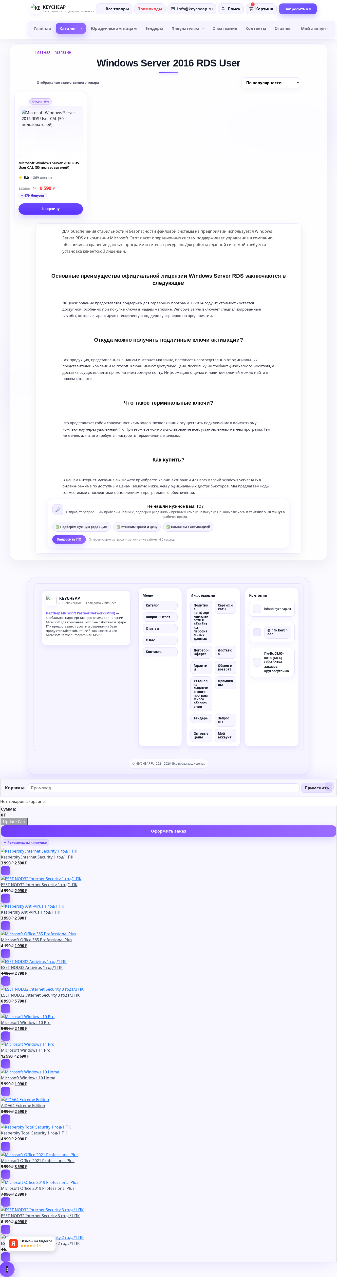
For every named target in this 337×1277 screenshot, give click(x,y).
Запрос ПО (223, 720)
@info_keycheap (277, 632)
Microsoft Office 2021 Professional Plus (38, 1160)
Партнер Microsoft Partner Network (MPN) (80, 613)
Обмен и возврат (225, 667)
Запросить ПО (69, 539)
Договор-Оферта (201, 652)
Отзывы (152, 628)
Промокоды (225, 683)
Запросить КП (297, 8)
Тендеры (201, 718)
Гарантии (200, 667)
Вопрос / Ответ (158, 617)
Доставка (225, 652)
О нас (150, 640)
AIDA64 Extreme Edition (23, 1105)
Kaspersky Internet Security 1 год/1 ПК (37, 857)
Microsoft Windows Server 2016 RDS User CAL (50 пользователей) (49, 165)
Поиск (234, 9)
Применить (317, 788)
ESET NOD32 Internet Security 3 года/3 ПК (40, 995)
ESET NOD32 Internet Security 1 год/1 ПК (39, 884)
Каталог (152, 605)
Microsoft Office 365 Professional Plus (36, 939)
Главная (43, 52)
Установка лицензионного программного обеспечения (201, 694)
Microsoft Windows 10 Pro (26, 1022)
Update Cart (14, 821)
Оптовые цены (201, 735)
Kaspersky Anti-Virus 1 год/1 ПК (30, 912)
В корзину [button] (50, 209)
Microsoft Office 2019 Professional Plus (38, 1188)
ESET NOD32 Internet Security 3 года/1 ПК (40, 1215)
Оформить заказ (168, 831)
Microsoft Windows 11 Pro (26, 1050)
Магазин (63, 52)
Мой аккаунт (224, 735)
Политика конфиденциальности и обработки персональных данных (201, 622)
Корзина (264, 9)
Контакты (154, 651)
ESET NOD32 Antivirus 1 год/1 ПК (32, 967)
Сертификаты (225, 607)
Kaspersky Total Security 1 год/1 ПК (34, 1133)
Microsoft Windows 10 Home (28, 1078)
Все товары (117, 9)
